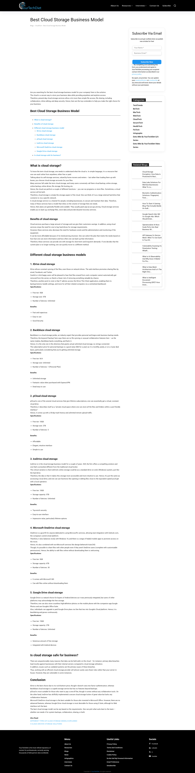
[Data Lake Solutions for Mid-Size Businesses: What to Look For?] (136, 184)
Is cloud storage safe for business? (47, 155)
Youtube (154, 756)
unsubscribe (153, 80)
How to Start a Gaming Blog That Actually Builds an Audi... (151, 206)
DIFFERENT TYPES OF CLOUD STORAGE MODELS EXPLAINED (53, 721)
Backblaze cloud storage (46, 135)
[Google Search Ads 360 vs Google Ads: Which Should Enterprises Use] (136, 216)
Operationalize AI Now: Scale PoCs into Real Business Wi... (151, 227)
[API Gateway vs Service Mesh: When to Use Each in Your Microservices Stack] (136, 237)
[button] (175, 5)
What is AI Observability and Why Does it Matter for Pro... (151, 258)
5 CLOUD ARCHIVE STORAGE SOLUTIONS (46, 724)
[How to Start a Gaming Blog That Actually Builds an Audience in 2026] (136, 205)
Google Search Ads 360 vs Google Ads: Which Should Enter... (151, 216)
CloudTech (38, 26)
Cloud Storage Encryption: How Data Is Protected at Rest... (151, 174)
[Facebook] (150, 744)
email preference (141, 80)
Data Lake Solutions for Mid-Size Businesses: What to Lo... (151, 184)
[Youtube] (150, 756)
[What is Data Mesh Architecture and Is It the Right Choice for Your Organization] (136, 269)
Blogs (32, 26)
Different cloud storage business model (49, 128)
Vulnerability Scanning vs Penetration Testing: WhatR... (152, 248)
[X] (150, 752)
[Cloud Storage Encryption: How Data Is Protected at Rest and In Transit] (136, 173)
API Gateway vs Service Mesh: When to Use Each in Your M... (152, 237)
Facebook (155, 744)
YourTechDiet (95, 771)
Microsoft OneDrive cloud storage (49, 147)
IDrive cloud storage (44, 131)
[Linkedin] (150, 748)
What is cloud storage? (43, 120)
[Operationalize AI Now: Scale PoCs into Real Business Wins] (136, 226)
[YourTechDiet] (38, 5)
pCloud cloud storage (45, 139)
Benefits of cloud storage (43, 124)
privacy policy (136, 74)
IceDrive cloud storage (45, 143)
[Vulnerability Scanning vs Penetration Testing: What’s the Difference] (136, 248)
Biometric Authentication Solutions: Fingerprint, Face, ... (151, 195)
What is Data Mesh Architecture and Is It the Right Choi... (152, 269)
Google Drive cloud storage (47, 151)
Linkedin (154, 748)
